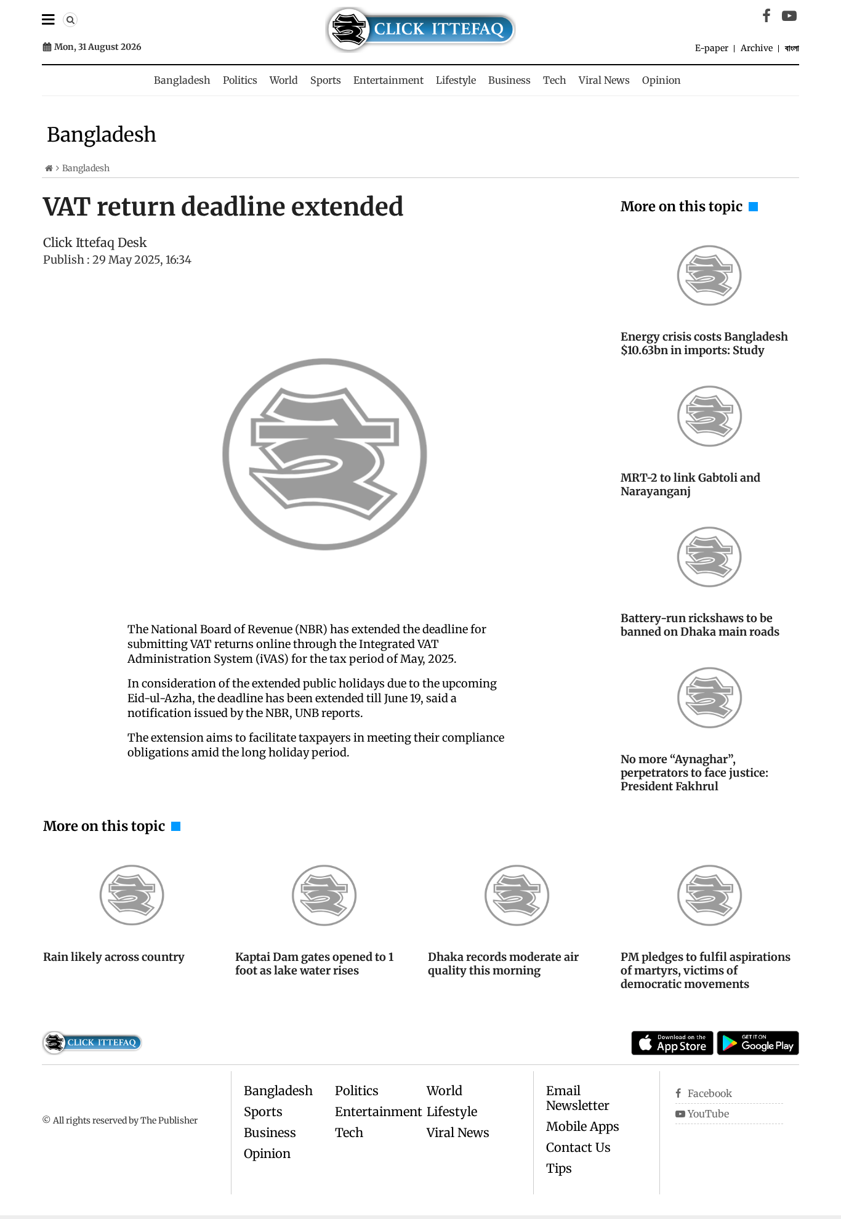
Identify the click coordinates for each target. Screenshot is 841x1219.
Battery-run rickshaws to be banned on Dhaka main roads (700, 625)
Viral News (604, 80)
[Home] (49, 168)
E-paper (711, 48)
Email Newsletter (578, 1098)
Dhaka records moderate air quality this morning (503, 964)
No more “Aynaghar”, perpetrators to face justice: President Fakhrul (694, 772)
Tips (559, 1168)
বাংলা (792, 48)
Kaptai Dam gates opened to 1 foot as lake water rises (314, 964)
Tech (554, 80)
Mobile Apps (582, 1126)
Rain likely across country (114, 957)
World (284, 80)
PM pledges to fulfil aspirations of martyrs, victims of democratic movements (706, 970)
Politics (240, 80)
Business (509, 80)
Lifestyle (456, 80)
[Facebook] (766, 16)
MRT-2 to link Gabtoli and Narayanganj (690, 484)
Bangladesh (182, 80)
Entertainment (388, 80)
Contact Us (578, 1147)
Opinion (661, 80)
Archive (757, 48)
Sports (325, 80)
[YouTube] (789, 16)
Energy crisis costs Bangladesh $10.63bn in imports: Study (704, 343)
